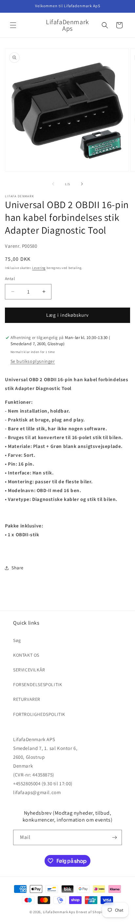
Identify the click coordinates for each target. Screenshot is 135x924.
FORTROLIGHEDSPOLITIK (39, 714)
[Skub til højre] (82, 184)
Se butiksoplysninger (32, 361)
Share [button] (17, 568)
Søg (17, 640)
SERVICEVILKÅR (29, 670)
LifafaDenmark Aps (59, 912)
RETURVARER (26, 699)
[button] (13, 25)
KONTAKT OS (26, 655)
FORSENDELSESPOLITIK (37, 684)
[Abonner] (114, 837)
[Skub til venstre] (53, 184)
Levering (39, 268)
